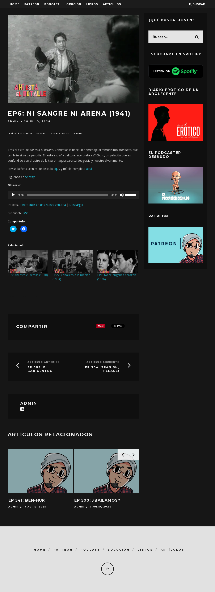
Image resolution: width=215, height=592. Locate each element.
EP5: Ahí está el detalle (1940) (28, 275)
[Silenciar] (122, 195)
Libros (92, 4)
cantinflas (18, 296)
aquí (56, 169)
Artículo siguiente (103, 362)
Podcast (42, 133)
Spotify (30, 177)
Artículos (112, 4)
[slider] (131, 194)
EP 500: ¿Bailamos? (97, 500)
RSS (26, 213)
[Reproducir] (13, 195)
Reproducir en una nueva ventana (43, 205)
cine (36, 296)
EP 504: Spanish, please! (102, 369)
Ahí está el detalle (21, 133)
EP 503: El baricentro (40, 369)
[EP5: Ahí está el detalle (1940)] (28, 261)
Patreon (31, 4)
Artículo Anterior (44, 362)
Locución (72, 4)
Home (14, 4)
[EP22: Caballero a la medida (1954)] (72, 261)
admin (13, 121)
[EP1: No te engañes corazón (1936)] (117, 261)
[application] (73, 195)
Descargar (76, 205)
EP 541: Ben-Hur (26, 500)
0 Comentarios (60, 133)
